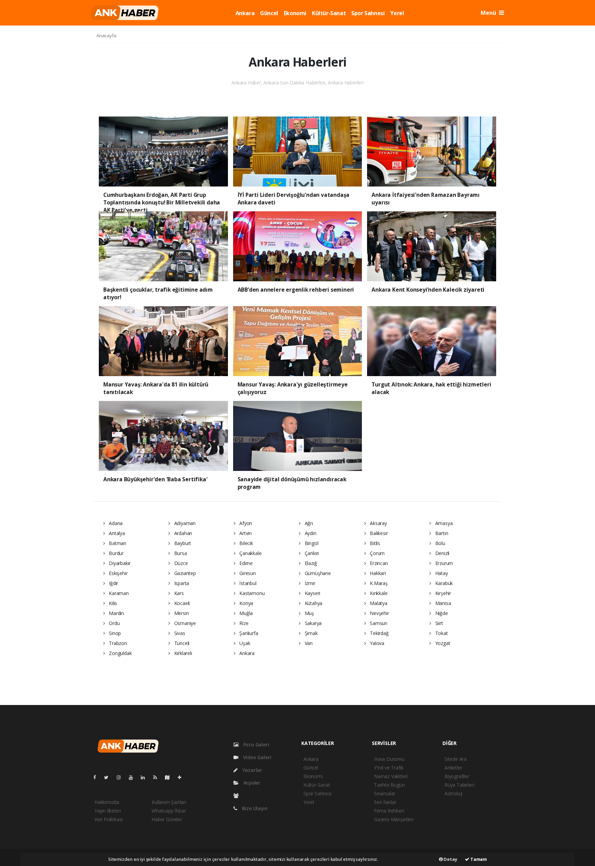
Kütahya (312, 603)
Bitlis (374, 543)
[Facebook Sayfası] (97, 777)
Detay (450, 859)
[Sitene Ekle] (182, 777)
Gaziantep (184, 573)
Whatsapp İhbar (169, 810)
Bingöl (310, 543)
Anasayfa (106, 35)
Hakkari (377, 573)
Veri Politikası (108, 819)
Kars (178, 593)
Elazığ (310, 563)
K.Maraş (377, 583)
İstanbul (247, 583)
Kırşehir (442, 593)
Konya (245, 603)
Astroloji (453, 793)
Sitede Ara (456, 759)
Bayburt (182, 543)
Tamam (478, 859)
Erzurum (443, 563)
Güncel (269, 13)
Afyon (245, 523)
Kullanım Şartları (169, 802)
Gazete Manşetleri (394, 819)
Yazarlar (251, 770)
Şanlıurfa (248, 633)
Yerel (397, 13)
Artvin (245, 533)
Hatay (441, 573)
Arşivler (251, 782)
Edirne (245, 563)
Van (308, 643)
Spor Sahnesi (368, 13)
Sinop (114, 633)
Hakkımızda (106, 802)
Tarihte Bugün (389, 785)
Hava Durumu (389, 759)
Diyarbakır (119, 563)
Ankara (245, 13)
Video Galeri (256, 757)
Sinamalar (384, 793)
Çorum (376, 553)
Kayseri (311, 593)
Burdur (115, 553)
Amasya (443, 523)
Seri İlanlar (385, 802)
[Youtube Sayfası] (133, 777)
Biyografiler (457, 776)
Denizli (441, 553)
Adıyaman (184, 523)
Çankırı (311, 553)
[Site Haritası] (170, 777)
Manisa (442, 603)
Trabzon (117, 643)
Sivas (179, 633)
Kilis (112, 603)
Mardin (115, 613)
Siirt (438, 623)
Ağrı (308, 523)
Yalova (376, 643)
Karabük (443, 583)
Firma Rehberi (389, 810)
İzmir (309, 583)
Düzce (180, 563)
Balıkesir (378, 533)
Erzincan (378, 563)
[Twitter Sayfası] (109, 777)
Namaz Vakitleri (391, 776)
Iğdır (112, 583)
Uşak (244, 643)
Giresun (246, 573)
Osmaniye (184, 623)
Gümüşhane (317, 573)
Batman (116, 543)
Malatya (377, 603)
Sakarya (312, 623)
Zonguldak (119, 653)
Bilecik (245, 543)
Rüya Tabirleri (459, 785)
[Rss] (158, 777)
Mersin (181, 613)
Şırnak (310, 633)
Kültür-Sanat (329, 13)
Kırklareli (182, 653)
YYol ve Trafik (388, 767)
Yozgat (442, 643)
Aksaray (377, 523)
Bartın (441, 533)
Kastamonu (251, 593)
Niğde (441, 613)
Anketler (453, 767)
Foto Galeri (255, 744)
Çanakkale (249, 553)
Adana (115, 523)
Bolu (439, 543)
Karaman (117, 593)
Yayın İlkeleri (107, 810)
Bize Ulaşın (254, 808)
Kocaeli (181, 603)
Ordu (113, 623)
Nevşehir (378, 613)
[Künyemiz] (237, 795)
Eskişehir (117, 573)
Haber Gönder (167, 819)
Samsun (377, 623)
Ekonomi (295, 13)
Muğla (245, 613)
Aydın (309, 533)
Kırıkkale (377, 593)
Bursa (180, 553)
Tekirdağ (378, 633)
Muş (308, 613)
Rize (243, 623)
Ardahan (182, 533)
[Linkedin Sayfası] (145, 777)
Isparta (181, 583)
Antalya (116, 533)
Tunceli (181, 643)
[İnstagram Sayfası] (121, 777)
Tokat (441, 633)
